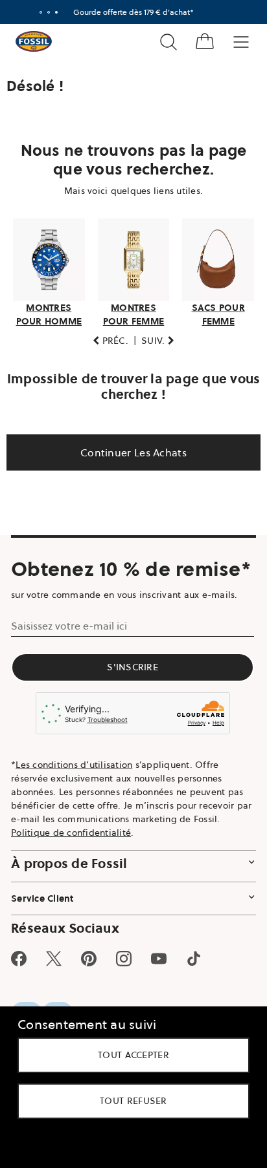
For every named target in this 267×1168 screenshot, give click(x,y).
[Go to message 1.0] (36, 12)
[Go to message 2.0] (44, 12)
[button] (106, 337)
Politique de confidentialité (71, 867)
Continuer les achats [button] (129, 448)
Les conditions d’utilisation (74, 799)
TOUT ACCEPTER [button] (129, 1054)
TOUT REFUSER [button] (129, 1100)
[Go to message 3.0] (52, 12)
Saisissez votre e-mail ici (69, 660)
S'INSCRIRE (128, 701)
